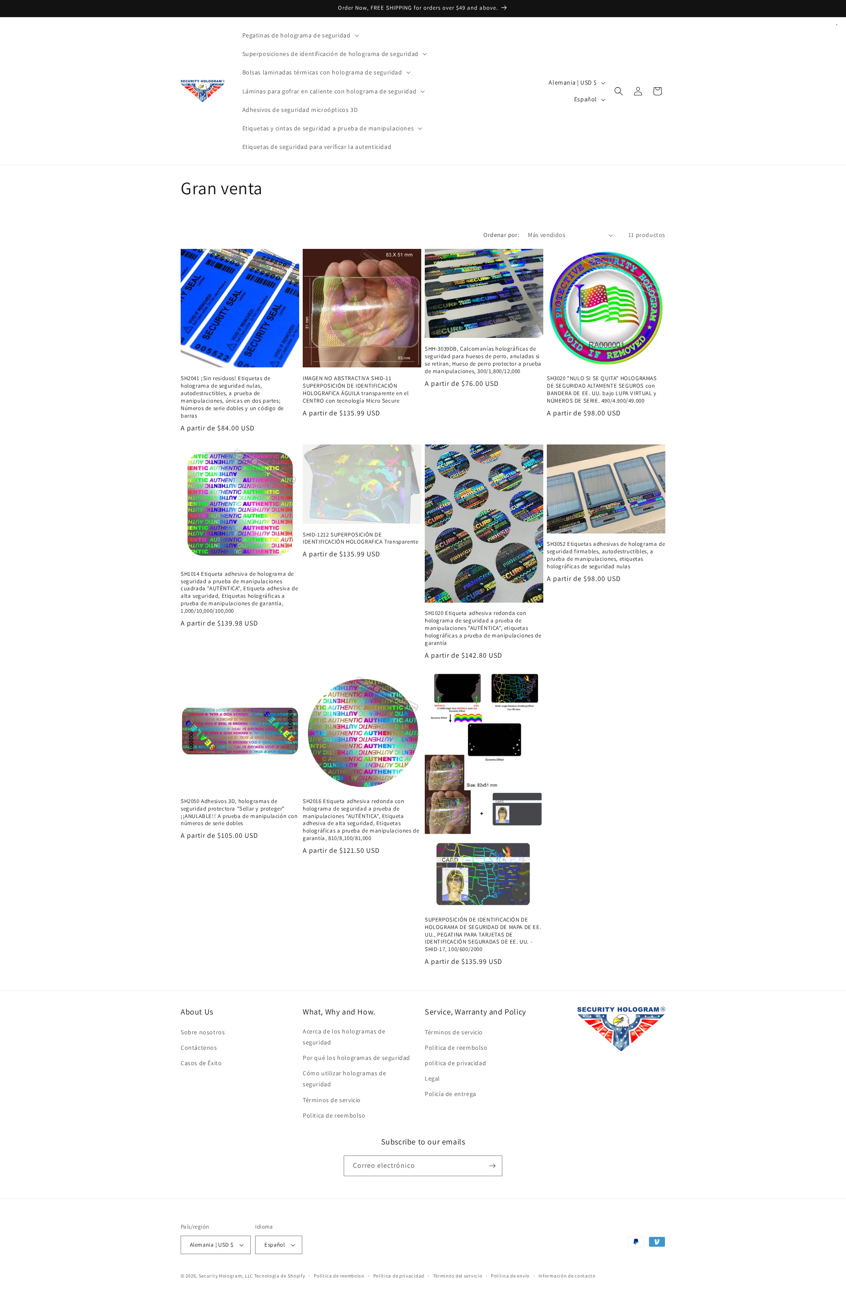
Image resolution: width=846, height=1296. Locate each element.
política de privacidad (455, 1063)
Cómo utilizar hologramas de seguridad (344, 1078)
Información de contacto (567, 1276)
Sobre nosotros (203, 1032)
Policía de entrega (450, 1094)
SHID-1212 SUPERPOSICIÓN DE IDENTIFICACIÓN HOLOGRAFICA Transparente (360, 538)
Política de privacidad (398, 1276)
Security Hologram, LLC (226, 1276)
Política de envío (510, 1276)
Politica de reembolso (334, 1115)
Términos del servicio (457, 1276)
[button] (300, 35)
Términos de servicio (332, 1100)
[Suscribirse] (492, 1165)
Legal (432, 1078)
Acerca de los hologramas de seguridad (344, 1036)
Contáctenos (199, 1048)
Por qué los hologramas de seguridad (356, 1058)
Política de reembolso (339, 1276)
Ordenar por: (501, 235)
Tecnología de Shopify (279, 1276)
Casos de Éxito (201, 1063)
